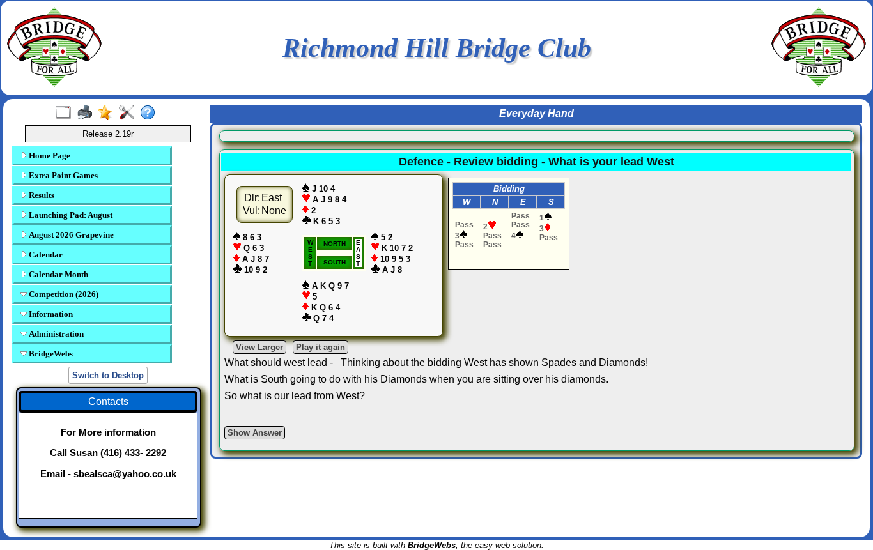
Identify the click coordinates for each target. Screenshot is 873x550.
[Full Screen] (66, 113)
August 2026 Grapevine (70, 235)
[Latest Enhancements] (108, 113)
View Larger (259, 347)
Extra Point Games (62, 175)
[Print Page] (87, 113)
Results (40, 195)
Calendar (45, 254)
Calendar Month (57, 274)
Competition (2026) (62, 294)
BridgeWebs (50, 353)
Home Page (48, 155)
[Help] (150, 113)
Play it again (320, 347)
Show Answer (255, 433)
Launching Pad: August (69, 215)
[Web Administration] (129, 113)
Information (50, 314)
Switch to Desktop (108, 375)
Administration (55, 334)
